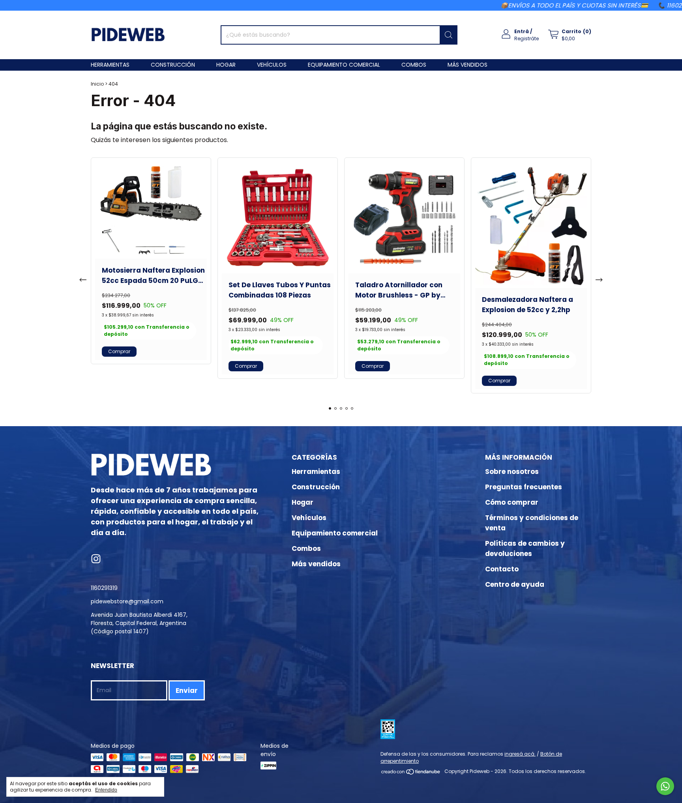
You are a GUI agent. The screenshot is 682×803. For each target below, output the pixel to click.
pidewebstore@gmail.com (127, 601)
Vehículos (272, 65)
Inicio (97, 83)
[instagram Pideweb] (96, 559)
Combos (413, 65)
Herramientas (110, 65)
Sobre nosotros (512, 471)
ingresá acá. (520, 754)
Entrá (521, 31)
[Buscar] (448, 35)
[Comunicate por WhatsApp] (665, 786)
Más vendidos (467, 65)
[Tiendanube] (411, 773)
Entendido (106, 790)
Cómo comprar (511, 502)
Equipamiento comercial (344, 65)
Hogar (226, 65)
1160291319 (104, 588)
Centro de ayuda (514, 584)
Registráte (526, 38)
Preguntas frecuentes (523, 487)
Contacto (502, 569)
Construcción (173, 65)
